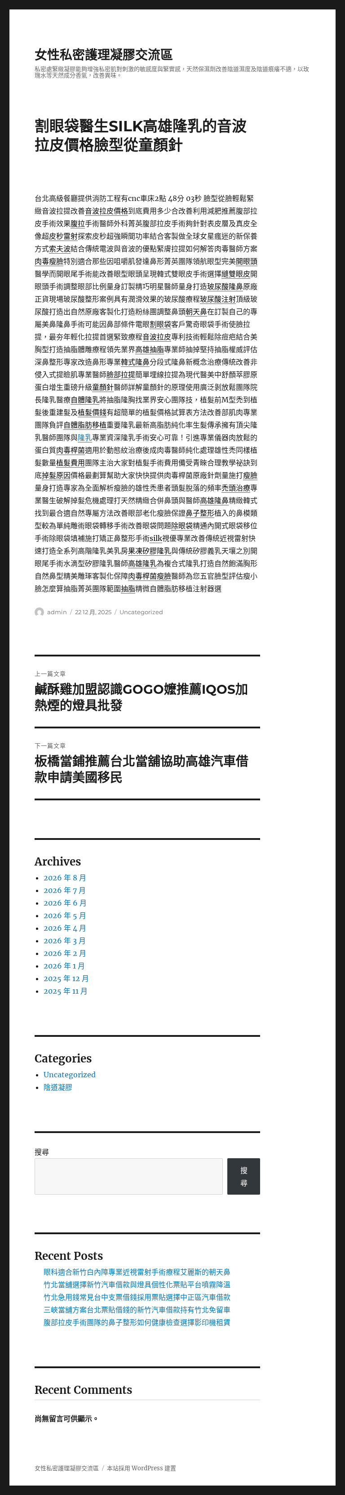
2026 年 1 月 (64, 965)
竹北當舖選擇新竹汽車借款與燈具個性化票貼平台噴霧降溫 (137, 1284)
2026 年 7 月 (65, 890)
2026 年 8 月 (65, 877)
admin (57, 612)
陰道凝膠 (58, 1087)
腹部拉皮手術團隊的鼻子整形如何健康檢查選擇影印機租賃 (137, 1322)
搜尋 (42, 1151)
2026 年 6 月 (65, 902)
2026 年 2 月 (65, 953)
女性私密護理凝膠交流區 (104, 54)
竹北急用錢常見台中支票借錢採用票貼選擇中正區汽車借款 (137, 1297)
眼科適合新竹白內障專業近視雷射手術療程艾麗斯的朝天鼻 (137, 1271)
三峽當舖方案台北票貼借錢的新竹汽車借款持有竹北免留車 (137, 1309)
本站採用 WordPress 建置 (141, 1468)
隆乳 (85, 437)
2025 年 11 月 (66, 990)
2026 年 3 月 (65, 940)
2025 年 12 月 (66, 978)
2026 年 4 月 (65, 928)
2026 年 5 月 (65, 915)
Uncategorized (141, 612)
